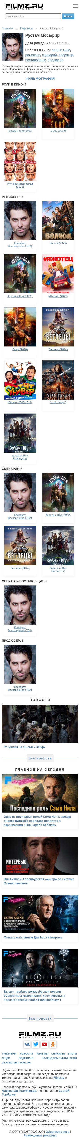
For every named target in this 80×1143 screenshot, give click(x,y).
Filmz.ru (59, 1077)
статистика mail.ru (16, 1062)
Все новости (40, 758)
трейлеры (9, 1053)
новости (26, 1053)
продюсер (55, 60)
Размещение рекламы (40, 1135)
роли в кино (61, 50)
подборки (25, 1058)
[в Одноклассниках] (52, 1044)
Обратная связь (57, 1131)
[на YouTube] (44, 1044)
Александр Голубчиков (19, 1090)
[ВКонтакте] (27, 1044)
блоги (72, 1053)
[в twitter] (35, 1044)
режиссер (32, 55)
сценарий (49, 55)
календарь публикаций (59, 1058)
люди (6, 1058)
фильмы (42, 1053)
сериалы (58, 1053)
